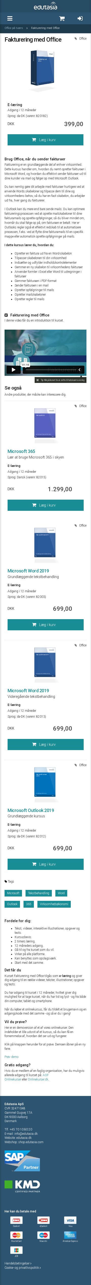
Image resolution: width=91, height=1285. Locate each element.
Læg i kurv (47, 140)
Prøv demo (11, 1057)
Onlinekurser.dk (38, 1079)
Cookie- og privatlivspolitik (22, 1268)
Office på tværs (14, 28)
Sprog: (12, 116)
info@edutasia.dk (26, 1134)
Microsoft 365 (21, 451)
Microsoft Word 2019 (28, 570)
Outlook (12, 904)
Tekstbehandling (38, 893)
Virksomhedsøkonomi (54, 904)
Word (61, 893)
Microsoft (13, 893)
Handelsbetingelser (17, 1263)
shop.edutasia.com (30, 1142)
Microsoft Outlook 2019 (31, 810)
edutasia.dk (24, 1138)
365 (28, 904)
